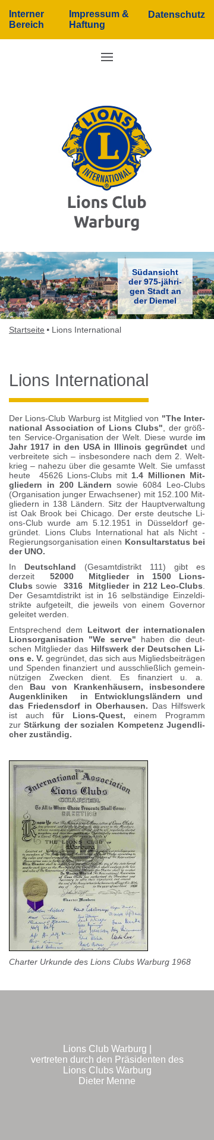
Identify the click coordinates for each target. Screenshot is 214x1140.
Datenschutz (176, 15)
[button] (107, 56)
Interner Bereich (26, 19)
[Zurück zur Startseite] (107, 168)
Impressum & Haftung (99, 19)
